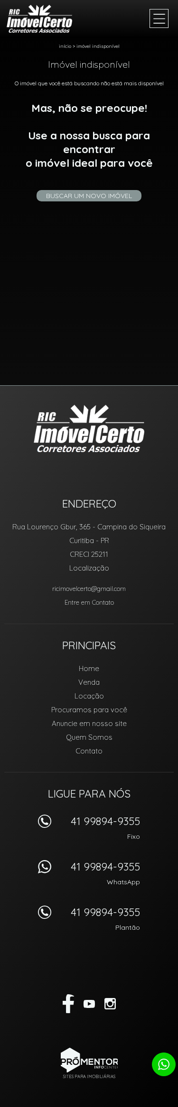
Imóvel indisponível (98, 46)
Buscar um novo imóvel (89, 195)
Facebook (68, 1003)
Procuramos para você (89, 709)
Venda (89, 682)
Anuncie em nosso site (89, 723)
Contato (89, 750)
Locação (89, 695)
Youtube (89, 1003)
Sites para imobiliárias (89, 1076)
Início (65, 46)
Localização (89, 567)
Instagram (110, 1003)
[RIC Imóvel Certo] (45, 19)
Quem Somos (89, 737)
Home (89, 668)
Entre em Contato (89, 602)
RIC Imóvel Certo (89, 428)
